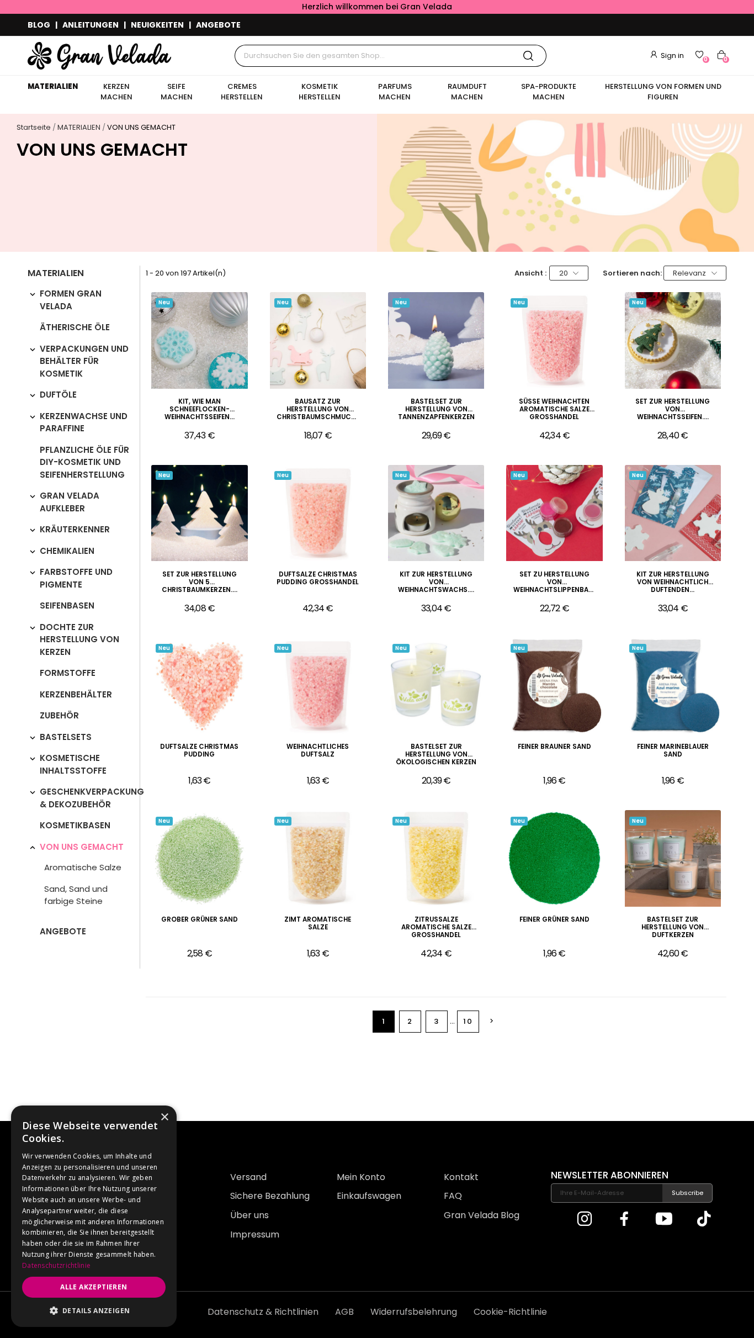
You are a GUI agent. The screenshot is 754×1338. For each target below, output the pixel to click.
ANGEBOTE (218, 24)
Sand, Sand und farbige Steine (76, 895)
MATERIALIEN (56, 274)
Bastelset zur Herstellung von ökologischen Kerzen (436, 754)
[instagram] (584, 1219)
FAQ (453, 1195)
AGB (344, 1311)
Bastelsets (66, 737)
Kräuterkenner (75, 529)
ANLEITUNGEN (90, 24)
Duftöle (58, 394)
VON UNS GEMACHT (82, 847)
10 (467, 1021)
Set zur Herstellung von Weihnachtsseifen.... (672, 409)
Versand (248, 1177)
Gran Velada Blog (481, 1215)
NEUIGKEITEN (157, 24)
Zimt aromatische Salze (317, 924)
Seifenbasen (67, 605)
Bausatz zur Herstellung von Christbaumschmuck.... (318, 409)
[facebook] (624, 1219)
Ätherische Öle (75, 327)
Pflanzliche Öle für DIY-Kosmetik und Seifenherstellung (84, 462)
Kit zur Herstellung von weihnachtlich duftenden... (672, 582)
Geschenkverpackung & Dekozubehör (92, 798)
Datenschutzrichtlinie (56, 1265)
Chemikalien (67, 551)
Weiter (491, 1021)
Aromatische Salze (82, 867)
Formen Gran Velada (71, 300)
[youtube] (664, 1219)
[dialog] (94, 1216)
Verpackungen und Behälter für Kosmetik (84, 361)
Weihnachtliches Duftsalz (317, 751)
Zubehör (59, 715)
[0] (699, 54)
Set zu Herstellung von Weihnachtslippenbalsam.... (554, 582)
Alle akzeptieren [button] (93, 1287)
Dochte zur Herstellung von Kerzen (79, 639)
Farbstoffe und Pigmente (76, 578)
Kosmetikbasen (75, 825)
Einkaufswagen (369, 1195)
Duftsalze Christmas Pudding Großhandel (318, 578)
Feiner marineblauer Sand (673, 751)
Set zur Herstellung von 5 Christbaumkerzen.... (199, 582)
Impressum (254, 1234)
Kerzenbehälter (76, 694)
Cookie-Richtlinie (510, 1311)
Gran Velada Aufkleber (69, 502)
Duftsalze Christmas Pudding (199, 751)
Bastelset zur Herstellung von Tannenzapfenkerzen (436, 409)
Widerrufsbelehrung (413, 1311)
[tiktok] (704, 1219)
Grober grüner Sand (199, 920)
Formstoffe (67, 673)
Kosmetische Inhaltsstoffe (73, 764)
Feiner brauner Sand (554, 747)
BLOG (39, 24)
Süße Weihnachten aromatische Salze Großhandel (554, 409)
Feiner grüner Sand (554, 920)
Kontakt (461, 1177)
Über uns (249, 1215)
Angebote (63, 931)
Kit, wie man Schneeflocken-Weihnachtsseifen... (199, 409)
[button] (94, 1310)
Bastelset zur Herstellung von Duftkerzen (672, 927)
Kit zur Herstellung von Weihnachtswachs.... (436, 582)
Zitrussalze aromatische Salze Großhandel (436, 927)
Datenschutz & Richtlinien (263, 1311)
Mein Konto (361, 1177)
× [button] (164, 1117)
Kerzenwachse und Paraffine (84, 422)
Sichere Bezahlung (270, 1195)
